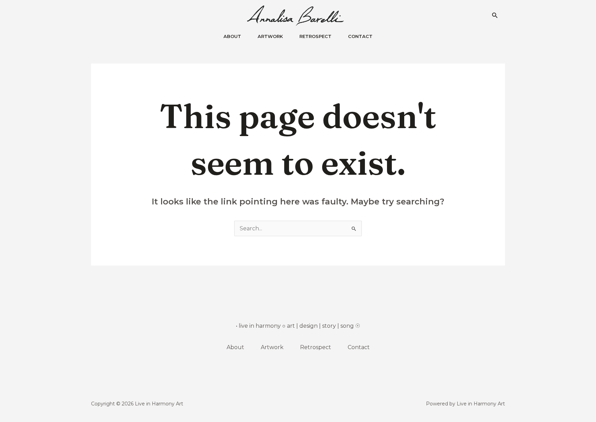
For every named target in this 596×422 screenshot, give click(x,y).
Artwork (272, 347)
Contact (359, 347)
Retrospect (315, 347)
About (235, 347)
